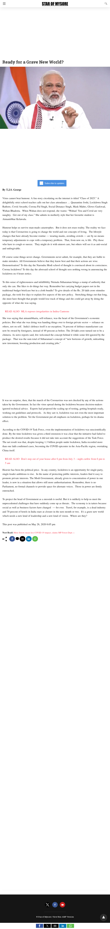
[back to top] (103, 917)
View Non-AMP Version (63, 916)
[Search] (105, 3)
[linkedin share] (29, 539)
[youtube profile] (62, 905)
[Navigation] (3, 3)
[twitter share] (17, 538)
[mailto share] (22, 539)
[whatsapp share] (35, 539)
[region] (55, 32)
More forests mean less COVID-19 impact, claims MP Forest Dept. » (44, 532)
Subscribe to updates (54, 183)
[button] (39, 926)
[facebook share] (12, 539)
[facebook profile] (55, 905)
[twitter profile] (47, 905)
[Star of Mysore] (55, 2)
